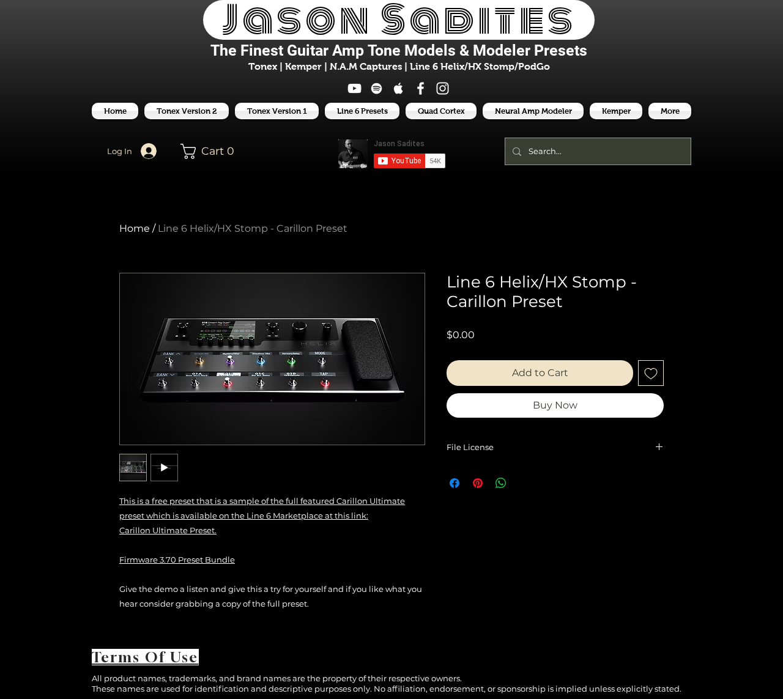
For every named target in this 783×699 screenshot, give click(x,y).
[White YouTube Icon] (354, 88)
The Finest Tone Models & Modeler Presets (398, 50)
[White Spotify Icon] (376, 88)
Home (134, 228)
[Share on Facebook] (454, 483)
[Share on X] (524, 483)
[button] (362, 111)
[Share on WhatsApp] (501, 483)
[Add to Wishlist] (651, 373)
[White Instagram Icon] (442, 88)
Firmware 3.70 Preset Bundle (177, 559)
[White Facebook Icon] (420, 88)
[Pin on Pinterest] (477, 483)
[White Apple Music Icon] (398, 88)
